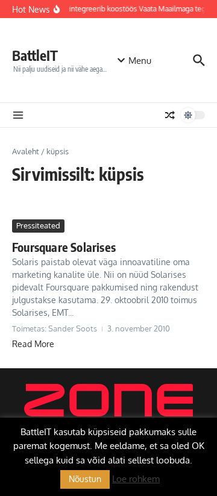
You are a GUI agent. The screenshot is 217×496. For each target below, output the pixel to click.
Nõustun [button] (85, 479)
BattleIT (35, 55)
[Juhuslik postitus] (170, 115)
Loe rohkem (136, 479)
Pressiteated (38, 225)
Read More (33, 344)
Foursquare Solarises (64, 246)
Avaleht (25, 151)
